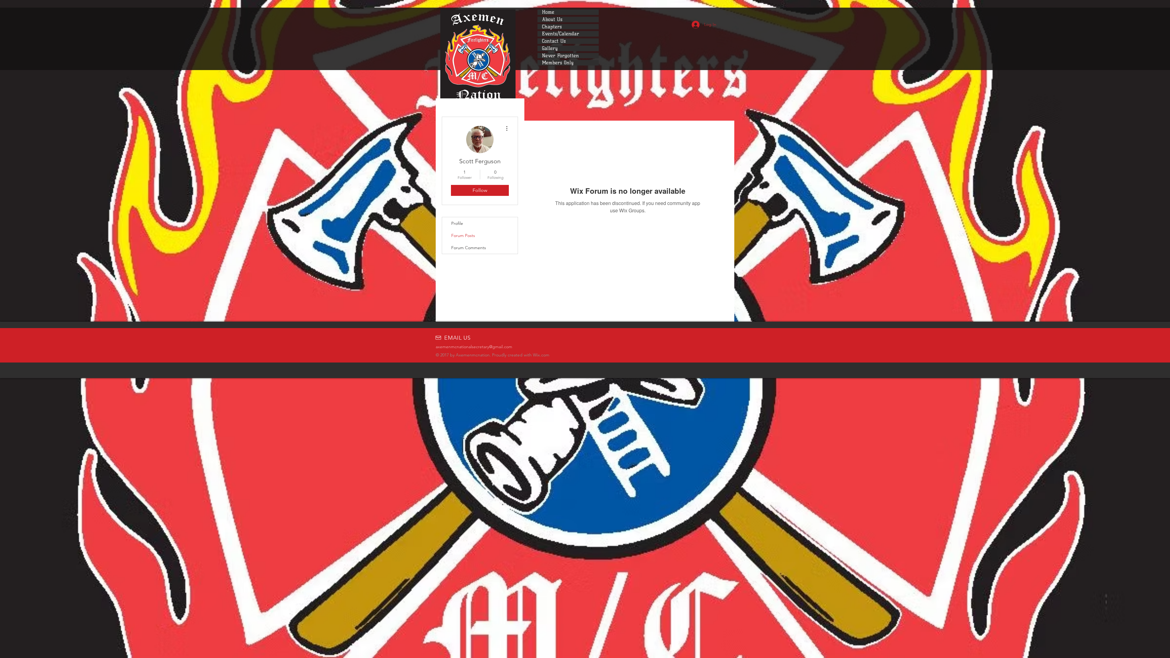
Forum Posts (463, 235)
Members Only (557, 62)
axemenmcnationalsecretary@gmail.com (474, 346)
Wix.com (541, 355)
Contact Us (554, 41)
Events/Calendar (560, 34)
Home (548, 12)
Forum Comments (468, 247)
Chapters (552, 27)
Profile (457, 223)
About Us (552, 19)
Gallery (550, 48)
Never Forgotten (560, 55)
